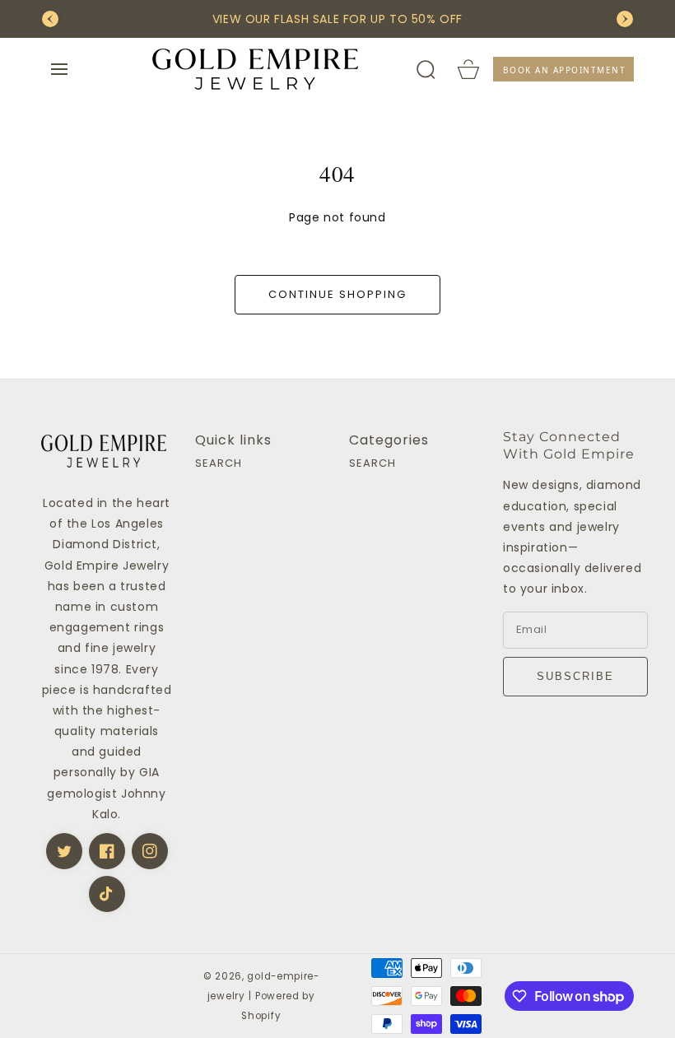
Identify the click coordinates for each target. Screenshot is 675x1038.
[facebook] (107, 851)
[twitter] (64, 851)
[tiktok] (107, 894)
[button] (59, 69)
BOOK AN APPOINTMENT (564, 70)
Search (218, 464)
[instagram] (150, 851)
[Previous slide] (50, 19)
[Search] (425, 69)
